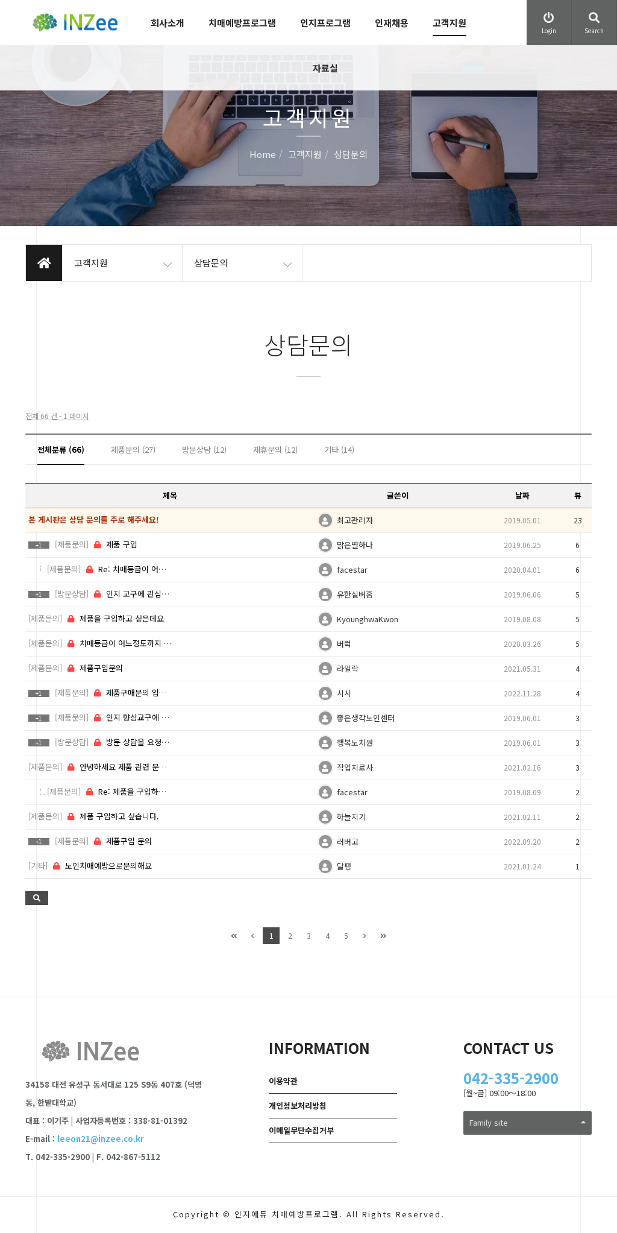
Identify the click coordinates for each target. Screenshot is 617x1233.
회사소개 (167, 22)
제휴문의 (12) (275, 449)
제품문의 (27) (133, 449)
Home (262, 154)
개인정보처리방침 (298, 1105)
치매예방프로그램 (242, 22)
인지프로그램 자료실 (325, 45)
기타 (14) (339, 449)
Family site (488, 1122)
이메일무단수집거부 (301, 1130)
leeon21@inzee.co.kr (100, 1138)
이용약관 (283, 1080)
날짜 (522, 495)
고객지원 (449, 22)
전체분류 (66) (60, 449)
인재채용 (392, 22)
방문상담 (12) (204, 449)
